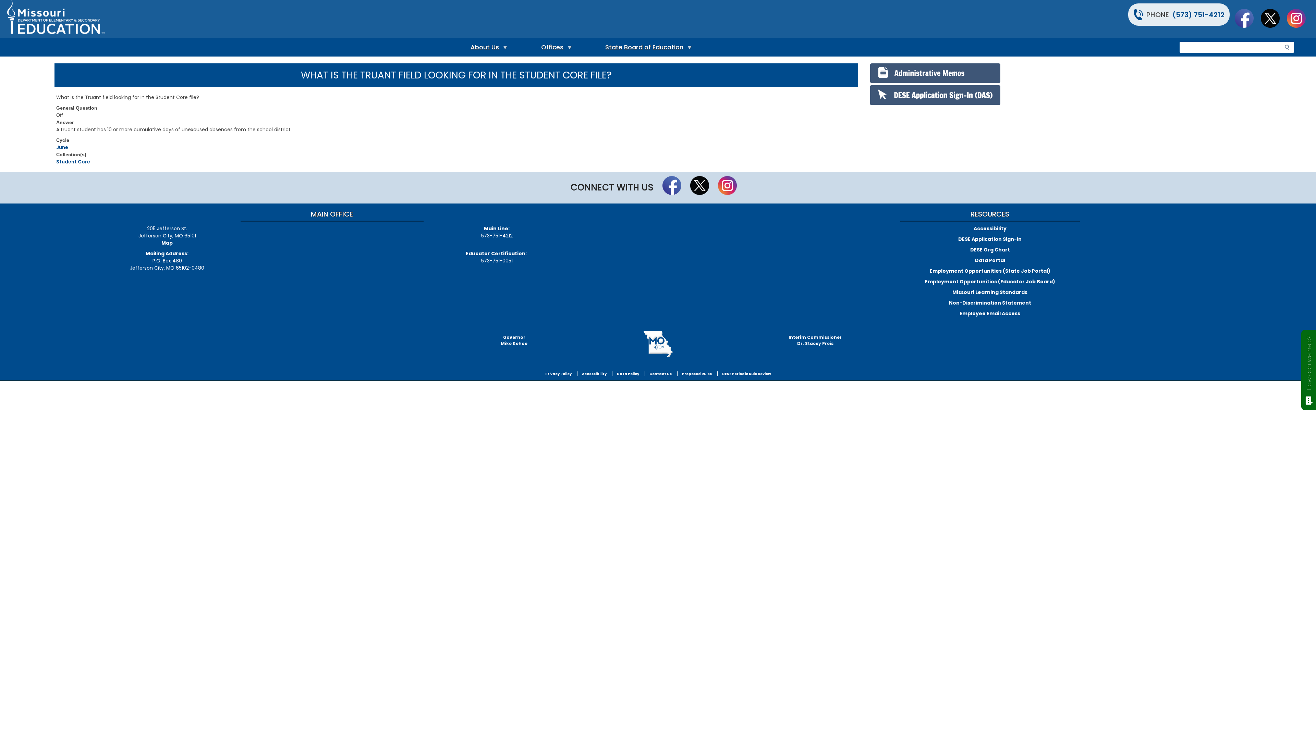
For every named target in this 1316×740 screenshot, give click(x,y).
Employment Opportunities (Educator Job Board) (990, 281)
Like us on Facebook (1247, 18)
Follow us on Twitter (1273, 18)
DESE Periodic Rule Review (746, 374)
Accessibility (990, 228)
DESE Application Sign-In (990, 239)
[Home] (331, 19)
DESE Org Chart (990, 249)
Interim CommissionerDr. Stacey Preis (815, 340)
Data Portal (990, 260)
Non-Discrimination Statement (990, 302)
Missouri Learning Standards (989, 292)
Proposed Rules (697, 374)
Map (167, 242)
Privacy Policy (558, 374)
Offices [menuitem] (550, 49)
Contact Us (660, 374)
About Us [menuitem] (483, 49)
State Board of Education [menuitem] (642, 49)
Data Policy (628, 374)
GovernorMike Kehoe (514, 340)
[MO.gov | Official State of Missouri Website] (658, 344)
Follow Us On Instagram (1300, 18)
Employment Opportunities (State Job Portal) (990, 271)
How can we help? (1309, 363)
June (62, 147)
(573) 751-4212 (1198, 15)
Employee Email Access (990, 313)
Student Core (73, 161)
